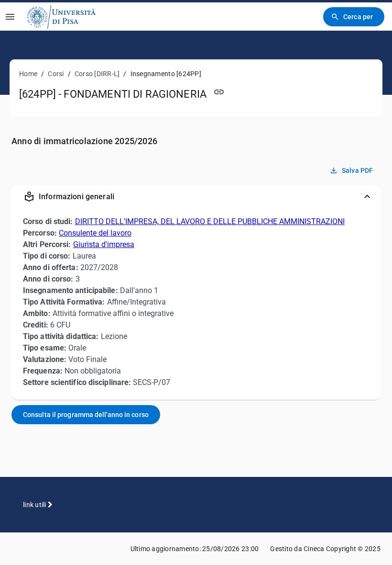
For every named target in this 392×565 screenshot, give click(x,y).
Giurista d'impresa (103, 244)
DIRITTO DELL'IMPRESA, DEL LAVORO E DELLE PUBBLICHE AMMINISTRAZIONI (210, 221)
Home (28, 74)
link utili (35, 504)
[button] (196, 196)
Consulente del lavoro (95, 232)
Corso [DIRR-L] (97, 74)
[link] (61, 16)
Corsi (56, 74)
